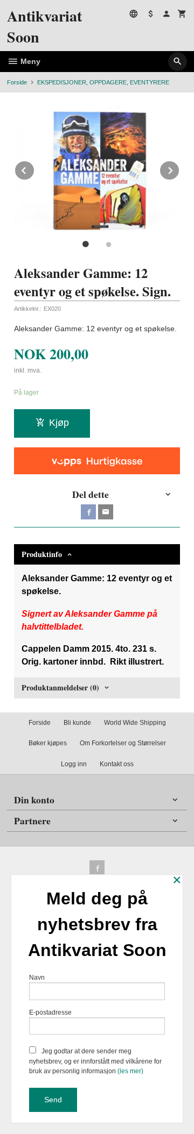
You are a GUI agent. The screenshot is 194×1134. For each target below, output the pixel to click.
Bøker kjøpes (48, 743)
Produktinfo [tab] (42, 554)
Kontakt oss (117, 764)
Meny (29, 61)
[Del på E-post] (105, 511)
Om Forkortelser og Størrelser (123, 743)
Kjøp (59, 422)
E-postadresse (50, 1012)
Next (179, 168)
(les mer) (130, 1071)
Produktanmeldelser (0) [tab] (60, 687)
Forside (17, 82)
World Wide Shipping (135, 722)
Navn (37, 977)
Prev (34, 168)
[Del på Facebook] (88, 511)
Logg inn (74, 764)
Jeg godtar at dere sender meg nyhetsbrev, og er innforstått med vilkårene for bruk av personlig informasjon (95, 1061)
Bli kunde (77, 722)
